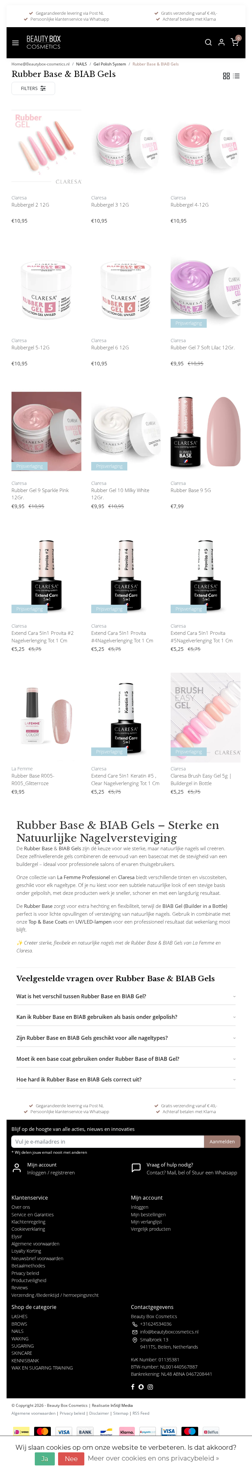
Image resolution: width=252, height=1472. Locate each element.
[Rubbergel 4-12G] (206, 146)
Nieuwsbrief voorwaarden (37, 1258)
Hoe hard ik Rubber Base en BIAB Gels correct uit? (78, 1079)
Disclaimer (99, 1413)
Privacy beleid (25, 1273)
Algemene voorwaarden (35, 1244)
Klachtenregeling (28, 1222)
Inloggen (139, 1207)
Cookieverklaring (28, 1229)
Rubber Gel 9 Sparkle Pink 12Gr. (40, 494)
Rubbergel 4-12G (190, 204)
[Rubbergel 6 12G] (126, 288)
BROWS (19, 1324)
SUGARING (22, 1346)
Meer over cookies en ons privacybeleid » (153, 1458)
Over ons (20, 1207)
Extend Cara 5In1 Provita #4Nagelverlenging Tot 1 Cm (122, 637)
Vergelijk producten (151, 1229)
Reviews (19, 1287)
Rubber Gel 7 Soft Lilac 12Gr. (203, 347)
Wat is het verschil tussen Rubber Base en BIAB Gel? (81, 996)
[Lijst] (236, 76)
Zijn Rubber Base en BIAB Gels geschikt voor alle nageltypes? (92, 1037)
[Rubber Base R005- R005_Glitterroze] (46, 717)
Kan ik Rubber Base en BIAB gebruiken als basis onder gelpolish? (96, 1017)
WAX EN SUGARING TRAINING (42, 1368)
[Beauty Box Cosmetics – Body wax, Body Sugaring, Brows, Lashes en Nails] (43, 42)
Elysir (16, 1236)
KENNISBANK (25, 1360)
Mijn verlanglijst (146, 1222)
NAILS (81, 64)
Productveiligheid (28, 1280)
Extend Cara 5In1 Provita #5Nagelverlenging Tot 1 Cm (202, 637)
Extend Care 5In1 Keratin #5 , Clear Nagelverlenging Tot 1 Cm (125, 779)
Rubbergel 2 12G (30, 204)
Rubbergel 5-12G (30, 347)
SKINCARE (21, 1353)
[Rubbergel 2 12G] (46, 146)
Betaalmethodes (28, 1265)
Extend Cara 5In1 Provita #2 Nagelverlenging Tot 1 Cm (42, 637)
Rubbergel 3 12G (110, 204)
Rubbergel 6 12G (110, 347)
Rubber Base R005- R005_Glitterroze (32, 779)
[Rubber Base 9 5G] (206, 431)
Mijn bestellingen (148, 1214)
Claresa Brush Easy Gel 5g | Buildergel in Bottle (201, 779)
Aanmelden (222, 1141)
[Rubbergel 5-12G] (46, 288)
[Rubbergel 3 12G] (126, 146)
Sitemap (120, 1413)
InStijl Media (121, 1405)
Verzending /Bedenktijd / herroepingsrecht (55, 1295)
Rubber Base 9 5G (191, 490)
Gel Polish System (110, 64)
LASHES (19, 1316)
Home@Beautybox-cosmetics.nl (40, 64)
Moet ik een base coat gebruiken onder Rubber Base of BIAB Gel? (97, 1058)
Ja (44, 1459)
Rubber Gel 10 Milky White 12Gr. (120, 494)
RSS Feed (141, 1413)
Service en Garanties (32, 1214)
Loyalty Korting (26, 1251)
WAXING (20, 1338)
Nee (71, 1459)
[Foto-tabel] (226, 76)
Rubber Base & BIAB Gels (156, 64)
